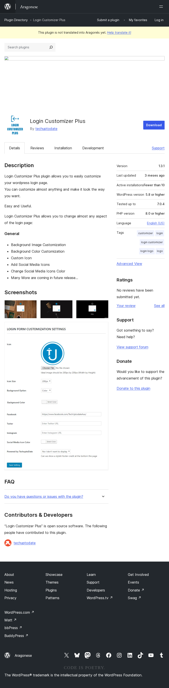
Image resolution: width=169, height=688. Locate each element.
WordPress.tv (100, 598)
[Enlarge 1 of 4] (31, 306)
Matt (10, 620)
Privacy (10, 598)
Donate (136, 590)
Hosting (10, 590)
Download (154, 125)
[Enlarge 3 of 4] (102, 306)
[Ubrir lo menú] (162, 6)
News (9, 582)
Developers (96, 590)
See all (159, 305)
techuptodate (46, 128)
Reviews (37, 148)
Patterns (52, 598)
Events (133, 582)
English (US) (156, 223)
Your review (126, 305)
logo (160, 251)
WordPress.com (19, 612)
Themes (52, 582)
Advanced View (129, 263)
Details (14, 148)
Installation (63, 148)
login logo (146, 251)
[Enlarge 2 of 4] (66, 306)
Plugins (51, 590)
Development (93, 148)
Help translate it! (119, 32)
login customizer (152, 242)
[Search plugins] (51, 47)
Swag (134, 598)
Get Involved (138, 574)
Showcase (54, 574)
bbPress (13, 628)
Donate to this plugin (133, 388)
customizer (145, 233)
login (159, 233)
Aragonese (23, 655)
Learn (91, 574)
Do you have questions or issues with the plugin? (43, 497)
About (9, 574)
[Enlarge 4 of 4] (102, 328)
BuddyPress (16, 635)
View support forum (132, 347)
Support (158, 148)
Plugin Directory (16, 20)
